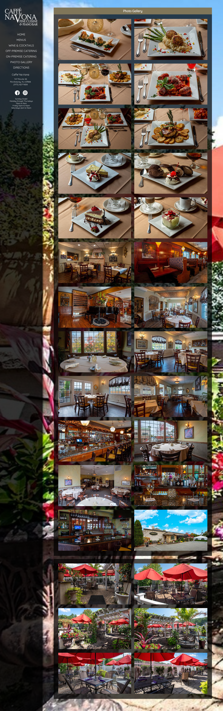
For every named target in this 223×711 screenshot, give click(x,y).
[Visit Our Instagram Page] (25, 94)
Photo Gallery (21, 62)
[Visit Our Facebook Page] (17, 94)
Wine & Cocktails (21, 45)
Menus (21, 40)
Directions (21, 67)
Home (21, 34)
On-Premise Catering (21, 56)
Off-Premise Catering (21, 51)
